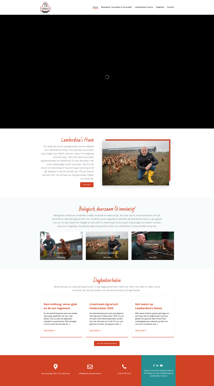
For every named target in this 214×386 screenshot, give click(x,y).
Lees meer (87, 185)
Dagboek (160, 7)
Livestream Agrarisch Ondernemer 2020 (104, 306)
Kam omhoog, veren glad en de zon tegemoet (60, 306)
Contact (170, 7)
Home (95, 7)
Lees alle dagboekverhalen (107, 343)
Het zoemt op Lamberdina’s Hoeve (148, 306)
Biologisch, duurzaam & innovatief (116, 7)
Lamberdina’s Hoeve (144, 7)
